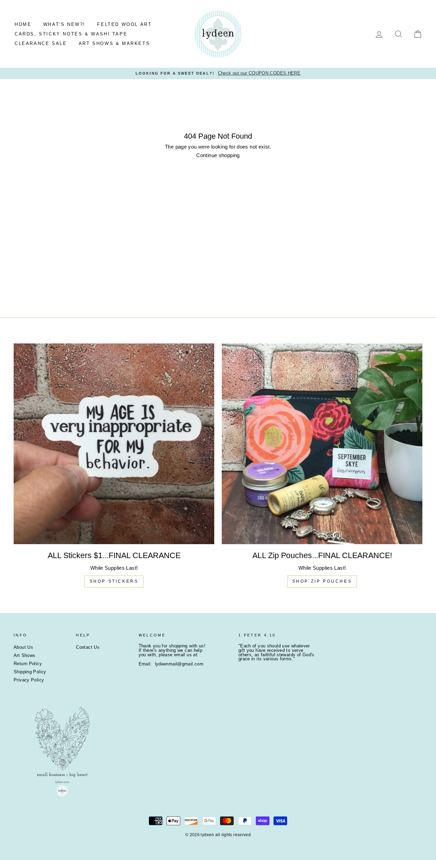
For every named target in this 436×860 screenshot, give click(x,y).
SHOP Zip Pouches (322, 581)
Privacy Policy (29, 679)
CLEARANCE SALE (41, 43)
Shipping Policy (30, 671)
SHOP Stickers (114, 581)
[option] (218, 73)
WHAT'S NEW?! (64, 24)
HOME (23, 24)
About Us (23, 647)
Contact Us (87, 647)
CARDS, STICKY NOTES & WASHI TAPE (71, 33)
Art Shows (24, 655)
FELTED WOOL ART (124, 24)
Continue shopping (217, 155)
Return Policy (28, 663)
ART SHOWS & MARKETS (114, 43)
